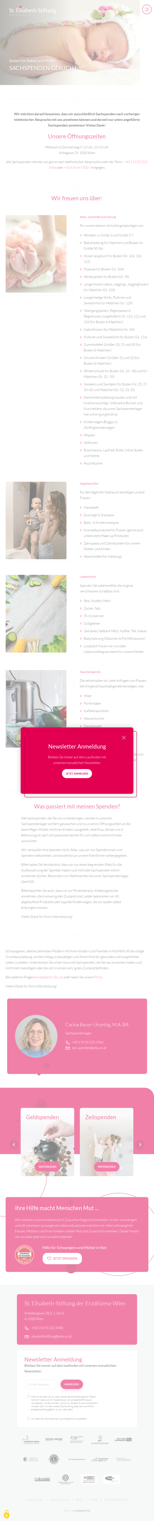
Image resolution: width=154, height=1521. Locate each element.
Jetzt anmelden (77, 773)
